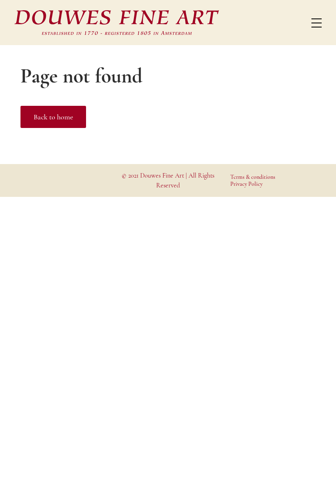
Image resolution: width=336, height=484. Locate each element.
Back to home (53, 116)
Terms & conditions (252, 177)
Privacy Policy (246, 183)
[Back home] (116, 22)
